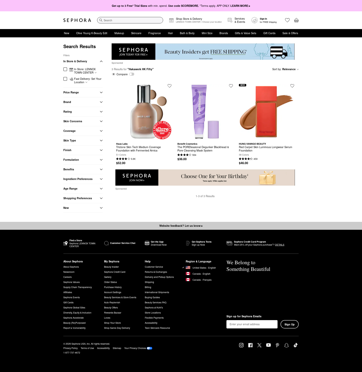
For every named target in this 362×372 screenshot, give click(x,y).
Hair (170, 33)
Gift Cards (269, 33)
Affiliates (67, 292)
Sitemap (117, 348)
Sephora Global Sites (74, 307)
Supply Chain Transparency (77, 287)
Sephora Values (71, 282)
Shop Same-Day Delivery (117, 327)
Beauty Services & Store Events (120, 297)
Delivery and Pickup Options (159, 276)
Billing (148, 287)
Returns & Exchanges (156, 271)
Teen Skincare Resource (157, 327)
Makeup (119, 33)
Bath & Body (187, 33)
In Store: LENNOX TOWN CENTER (85, 71)
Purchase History (113, 287)
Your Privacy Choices (135, 348)
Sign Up (290, 324)
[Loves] (287, 20)
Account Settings (112, 292)
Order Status (110, 282)
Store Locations (153, 312)
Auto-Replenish (112, 302)
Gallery (107, 276)
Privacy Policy (70, 348)
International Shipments (157, 292)
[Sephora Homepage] (77, 20)
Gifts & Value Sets (245, 33)
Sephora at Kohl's (154, 307)
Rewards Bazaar (112, 312)
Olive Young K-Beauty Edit (91, 33)
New (66, 33)
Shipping (149, 282)
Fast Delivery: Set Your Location (87, 80)
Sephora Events (71, 297)
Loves (107, 317)
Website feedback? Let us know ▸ (181, 226)
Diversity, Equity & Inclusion (77, 312)
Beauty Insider (111, 266)
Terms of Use (87, 348)
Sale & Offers (290, 33)
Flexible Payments (154, 317)
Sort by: (284, 69)
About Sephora (71, 266)
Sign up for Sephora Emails (244, 316)
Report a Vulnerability (74, 327)
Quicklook (143, 136)
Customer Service (154, 266)
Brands (223, 33)
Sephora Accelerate (73, 317)
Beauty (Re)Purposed (74, 322)
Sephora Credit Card (114, 271)
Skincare (136, 33)
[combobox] (130, 20)
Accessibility (151, 322)
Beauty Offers (111, 307)
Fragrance (154, 33)
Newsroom (68, 271)
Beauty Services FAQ (155, 302)
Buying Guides (152, 297)
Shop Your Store (112, 322)
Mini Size (207, 33)
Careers (67, 276)
